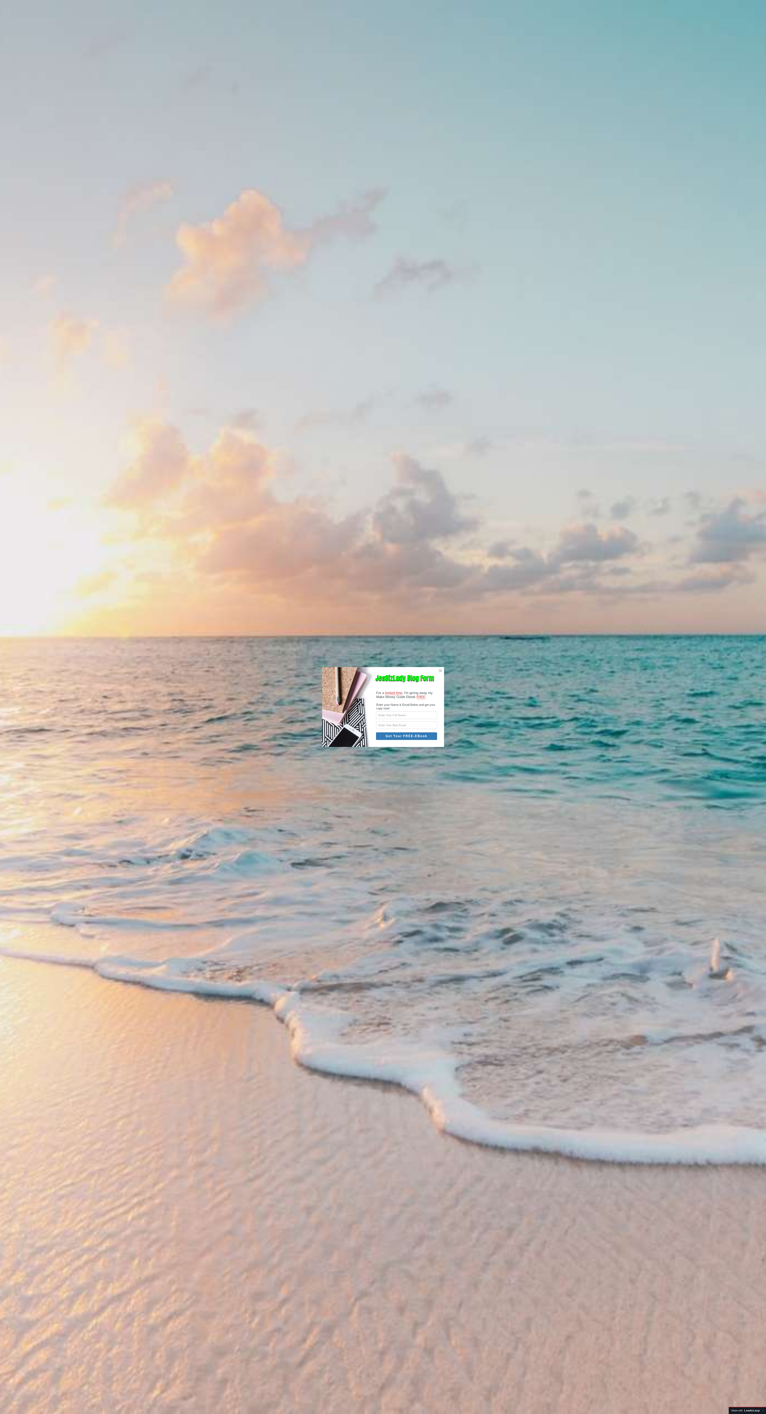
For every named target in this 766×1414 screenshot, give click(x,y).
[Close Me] (440, 670)
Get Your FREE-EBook (406, 736)
